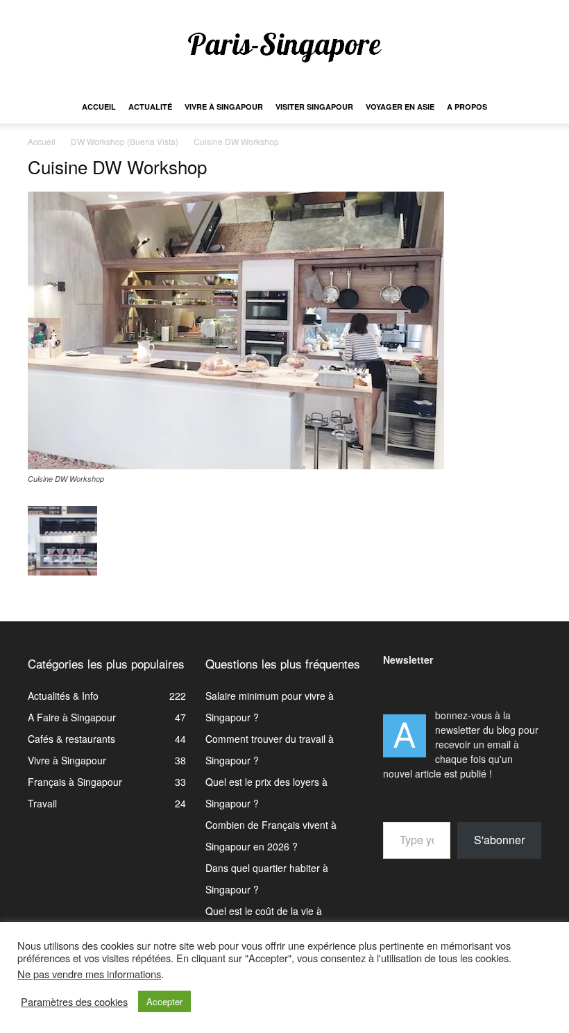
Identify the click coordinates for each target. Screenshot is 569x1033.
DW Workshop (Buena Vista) (124, 141)
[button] (524, 107)
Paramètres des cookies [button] (74, 1002)
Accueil (99, 106)
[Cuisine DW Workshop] (236, 465)
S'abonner (499, 840)
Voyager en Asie (400, 106)
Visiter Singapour (314, 106)
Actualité (150, 106)
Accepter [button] (164, 1001)
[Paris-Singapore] (284, 46)
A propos (467, 106)
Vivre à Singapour (224, 106)
